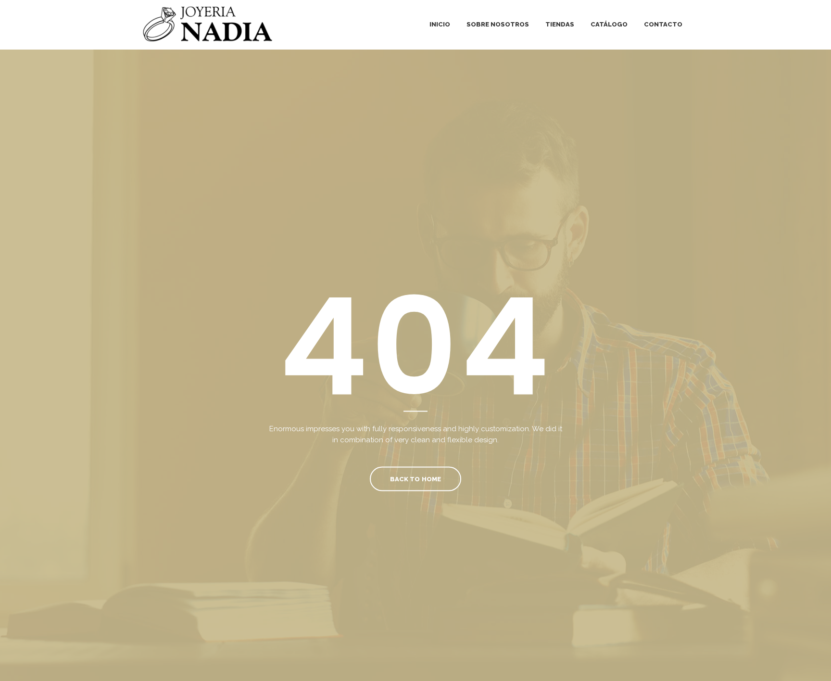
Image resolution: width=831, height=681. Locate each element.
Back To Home (415, 478)
